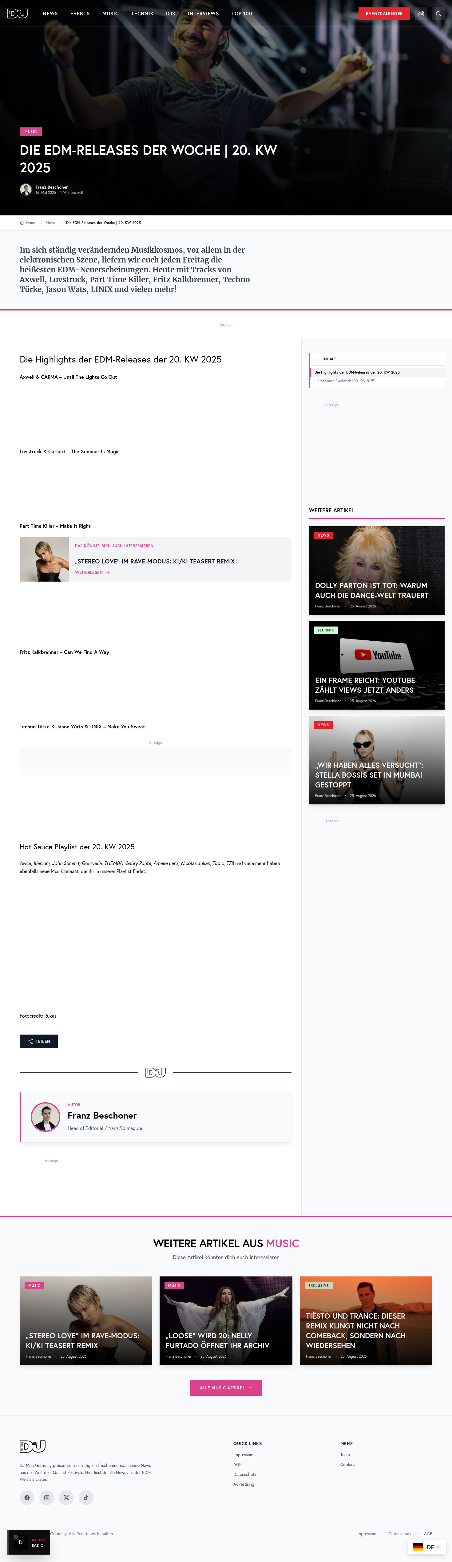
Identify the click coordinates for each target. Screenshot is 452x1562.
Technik (142, 13)
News (50, 13)
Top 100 (242, 13)
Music (110, 13)
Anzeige (226, 324)
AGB (237, 1464)
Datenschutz (244, 1474)
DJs (171, 13)
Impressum (243, 1454)
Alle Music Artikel (222, 1388)
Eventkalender (384, 13)
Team (345, 1454)
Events (80, 13)
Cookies (347, 1464)
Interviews (203, 13)
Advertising (243, 1484)
